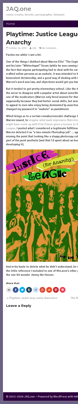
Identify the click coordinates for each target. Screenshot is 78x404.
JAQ (34, 48)
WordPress (60, 396)
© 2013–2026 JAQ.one (20, 396)
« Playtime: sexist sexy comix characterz (32, 298)
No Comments (49, 48)
